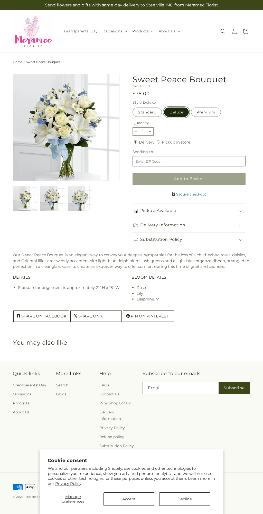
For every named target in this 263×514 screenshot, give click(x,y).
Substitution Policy (116, 446)
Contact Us (109, 394)
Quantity (141, 123)
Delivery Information (110, 415)
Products (21, 403)
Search (62, 385)
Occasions (22, 394)
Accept (129, 499)
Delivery (147, 142)
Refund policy (111, 437)
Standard (147, 112)
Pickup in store (176, 142)
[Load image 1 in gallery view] (25, 198)
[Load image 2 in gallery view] (52, 198)
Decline (184, 499)
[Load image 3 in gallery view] (80, 198)
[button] (115, 31)
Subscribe (234, 387)
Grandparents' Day (29, 385)
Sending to (151, 152)
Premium (205, 112)
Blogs (61, 394)
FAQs (104, 385)
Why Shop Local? (115, 403)
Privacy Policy (68, 483)
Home (18, 62)
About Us (21, 412)
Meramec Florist (38, 497)
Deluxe (176, 112)
